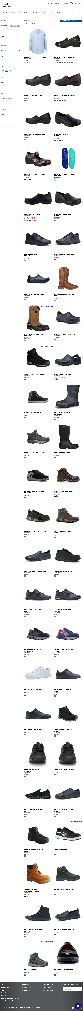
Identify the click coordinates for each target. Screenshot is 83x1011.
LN (18, 63)
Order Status (5, 993)
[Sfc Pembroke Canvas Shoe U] (38, 914)
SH (10, 66)
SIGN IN (66, 3)
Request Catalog (48, 990)
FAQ (2, 990)
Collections (4, 12)
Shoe (2, 43)
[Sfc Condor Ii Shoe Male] (68, 238)
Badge (3, 114)
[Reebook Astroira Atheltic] (38, 754)
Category (4, 36)
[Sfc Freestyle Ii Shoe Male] (68, 674)
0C (6, 59)
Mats (19, 12)
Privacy (39, 1007)
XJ (6, 70)
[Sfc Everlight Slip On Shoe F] (38, 794)
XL (10, 70)
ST (14, 66)
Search (77, 12)
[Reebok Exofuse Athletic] (68, 555)
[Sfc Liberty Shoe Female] (38, 713)
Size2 (2, 82)
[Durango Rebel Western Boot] (68, 278)
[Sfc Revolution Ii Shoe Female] (68, 594)
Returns (3, 995)
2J (6, 63)
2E (2, 63)
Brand (3, 88)
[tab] (10, 30)
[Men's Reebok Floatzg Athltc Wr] (38, 634)
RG (6, 66)
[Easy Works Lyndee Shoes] (68, 80)
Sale (44, 12)
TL (18, 66)
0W (18, 59)
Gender (3, 109)
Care (2, 93)
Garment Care (26, 988)
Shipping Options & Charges (10, 998)
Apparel (13, 12)
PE (2, 66)
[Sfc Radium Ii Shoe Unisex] (38, 278)
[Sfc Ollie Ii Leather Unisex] (38, 555)
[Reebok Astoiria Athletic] (68, 754)
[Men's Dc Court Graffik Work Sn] (38, 475)
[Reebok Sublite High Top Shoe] (68, 713)
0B (3, 59)
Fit (2, 56)
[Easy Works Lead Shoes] (38, 80)
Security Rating (6, 98)
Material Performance (8, 120)
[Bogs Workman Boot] (68, 437)
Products (27, 12)
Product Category (7, 31)
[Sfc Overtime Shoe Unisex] (68, 318)
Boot (2, 39)
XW (15, 70)
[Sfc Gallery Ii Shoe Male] (38, 674)
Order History (58, 3)
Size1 (2, 77)
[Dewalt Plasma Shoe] (38, 397)
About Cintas (47, 988)
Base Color (5, 51)
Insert (2, 41)
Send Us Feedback (7, 1001)
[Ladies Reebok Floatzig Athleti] (68, 634)
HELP (49, 3)
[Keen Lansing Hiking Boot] (38, 437)
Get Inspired (60, 12)
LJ (14, 63)
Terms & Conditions (26, 1007)
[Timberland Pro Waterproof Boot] (38, 874)
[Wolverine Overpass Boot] (68, 475)
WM (3, 70)
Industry (51, 12)
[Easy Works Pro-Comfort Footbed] (68, 158)
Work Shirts (4, 45)
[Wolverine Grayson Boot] (68, 874)
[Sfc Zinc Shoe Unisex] (68, 358)
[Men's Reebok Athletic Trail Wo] (68, 515)
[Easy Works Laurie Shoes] (38, 118)
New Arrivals (36, 12)
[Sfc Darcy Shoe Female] (68, 953)
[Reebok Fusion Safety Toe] (38, 515)
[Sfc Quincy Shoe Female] (68, 914)
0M (14, 59)
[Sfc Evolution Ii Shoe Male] (38, 594)
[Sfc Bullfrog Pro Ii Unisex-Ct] (68, 397)
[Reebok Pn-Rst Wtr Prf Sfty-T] (38, 833)
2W (11, 63)
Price (2, 104)
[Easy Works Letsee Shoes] (38, 158)
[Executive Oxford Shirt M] (38, 41)
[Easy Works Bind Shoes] (38, 198)
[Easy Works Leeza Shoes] (68, 41)
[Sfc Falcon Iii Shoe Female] (38, 238)
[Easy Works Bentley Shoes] (68, 198)
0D (10, 59)
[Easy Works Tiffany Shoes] (68, 118)
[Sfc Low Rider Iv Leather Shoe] (68, 794)
